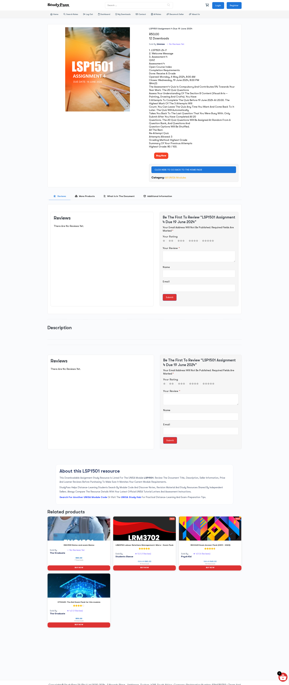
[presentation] (59, 196)
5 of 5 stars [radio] (209, 241)
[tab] (59, 196)
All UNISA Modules (175, 177)
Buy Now (161, 155)
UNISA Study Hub (131, 497)
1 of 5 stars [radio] (164, 241)
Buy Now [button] (79, 568)
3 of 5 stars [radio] (181, 241)
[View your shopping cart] (207, 5)
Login (218, 5)
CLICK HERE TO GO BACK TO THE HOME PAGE (178, 169)
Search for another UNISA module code (83, 497)
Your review (171, 248)
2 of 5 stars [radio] (172, 241)
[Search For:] (139, 5)
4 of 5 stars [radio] (194, 241)
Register (234, 5)
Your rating (170, 236)
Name (166, 267)
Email (166, 281)
